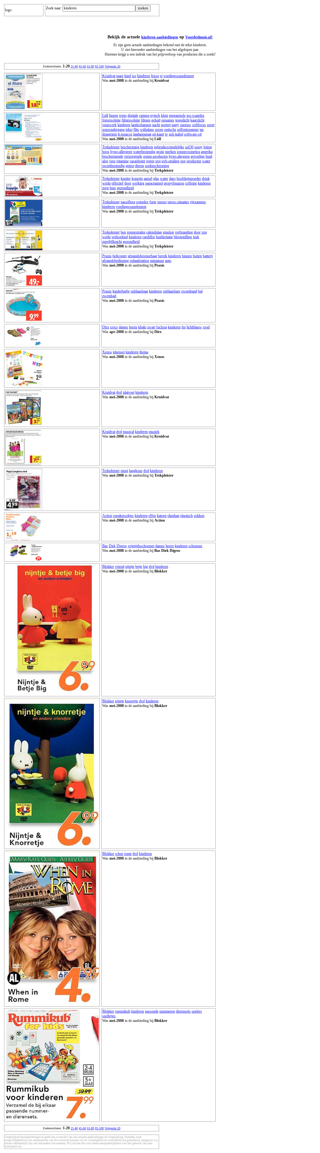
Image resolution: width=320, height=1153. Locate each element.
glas (156, 178)
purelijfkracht (112, 241)
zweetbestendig (113, 166)
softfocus (199, 125)
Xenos (107, 352)
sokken (199, 515)
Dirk (112, 546)
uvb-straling (170, 161)
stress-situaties (178, 202)
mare (119, 76)
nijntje (129, 566)
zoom (159, 129)
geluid (155, 120)
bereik (162, 256)
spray (198, 147)
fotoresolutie (111, 120)
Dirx (105, 327)
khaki (142, 327)
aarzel (148, 178)
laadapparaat (142, 134)
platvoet (128, 392)
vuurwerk (109, 125)
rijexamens (198, 202)
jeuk (196, 237)
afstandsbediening (115, 260)
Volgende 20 (112, 66)
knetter (126, 178)
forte (152, 202)
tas (202, 129)
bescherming (130, 147)
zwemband (189, 291)
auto (168, 260)
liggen (113, 115)
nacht (156, 125)
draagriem (109, 134)
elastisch (186, 515)
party (175, 125)
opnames (167, 120)
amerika (206, 152)
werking (138, 183)
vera (112, 161)
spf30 (189, 147)
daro (172, 178)
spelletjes (109, 1016)
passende (151, 1011)
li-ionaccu (125, 134)
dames (123, 327)
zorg (105, 188)
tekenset (119, 352)
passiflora (128, 202)
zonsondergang (113, 129)
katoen (162, 515)
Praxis (107, 256)
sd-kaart (158, 134)
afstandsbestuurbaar (142, 256)
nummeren (167, 1011)
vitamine (122, 161)
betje (138, 566)
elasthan (173, 515)
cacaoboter (137, 161)
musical (128, 431)
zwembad (109, 296)
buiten (197, 256)
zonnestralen (136, 232)
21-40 (74, 66)
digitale (133, 115)
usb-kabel (176, 134)
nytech (155, 115)
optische (170, 129)
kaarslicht (197, 120)
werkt (106, 183)
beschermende (112, 156)
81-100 (99, 66)
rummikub (122, 1011)
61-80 (90, 66)
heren (133, 327)
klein (164, 115)
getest (130, 166)
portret (166, 125)
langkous (135, 471)
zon (183, 161)
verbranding (184, 232)
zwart (151, 327)
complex (142, 202)
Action (107, 515)
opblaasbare (171, 291)
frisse (155, 76)
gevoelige (198, 156)
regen (150, 161)
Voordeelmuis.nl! (198, 37)
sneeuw (185, 125)
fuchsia (161, 327)
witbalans (147, 129)
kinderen (143, 76)
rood (206, 327)
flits (136, 129)
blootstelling (183, 237)
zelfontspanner (188, 129)
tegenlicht (182, 120)
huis (113, 188)
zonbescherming (157, 166)
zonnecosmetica (188, 152)
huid (209, 156)
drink (206, 178)
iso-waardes (195, 115)
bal (200, 291)
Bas (105, 546)
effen (152, 515)
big (145, 566)
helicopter (119, 256)
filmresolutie (131, 120)
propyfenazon (174, 183)
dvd (119, 392)
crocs (114, 327)
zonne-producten (155, 156)
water (206, 161)
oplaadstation (139, 260)
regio (123, 115)
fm (184, 327)
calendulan (154, 232)
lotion (207, 147)
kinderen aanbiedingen (159, 37)
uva (158, 161)
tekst (129, 129)
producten (194, 161)
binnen (187, 256)
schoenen (195, 546)
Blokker (108, 566)
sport (210, 125)
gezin (160, 152)
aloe (105, 161)
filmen (145, 120)
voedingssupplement (178, 76)
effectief (117, 183)
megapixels (177, 115)
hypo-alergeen (179, 156)
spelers (197, 1011)
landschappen (141, 125)
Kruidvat (108, 76)
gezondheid (125, 188)
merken (170, 152)
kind (127, 76)
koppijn (137, 178)
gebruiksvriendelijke (169, 147)
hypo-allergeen (121, 152)
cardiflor (148, 237)
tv (166, 134)
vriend (119, 566)
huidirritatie (164, 237)
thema (143, 352)
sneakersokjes (123, 515)
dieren (139, 166)
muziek (154, 431)
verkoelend (120, 237)
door (127, 183)
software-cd (193, 134)
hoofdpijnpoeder (189, 178)
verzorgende (133, 156)
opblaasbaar (139, 291)
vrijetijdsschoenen (141, 546)
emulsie (168, 232)
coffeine (191, 183)
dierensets (183, 1011)
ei (161, 76)
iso (134, 76)
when (119, 853)
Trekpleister (111, 147)
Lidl (105, 115)
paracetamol (154, 183)
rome (128, 853)
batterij (208, 256)
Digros (122, 546)
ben (123, 232)
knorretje (131, 701)
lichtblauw (194, 327)
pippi (124, 471)
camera (144, 115)
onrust (162, 202)
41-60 (82, 66)
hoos (105, 152)
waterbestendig (144, 152)
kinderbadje (121, 291)
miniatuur (157, 260)
